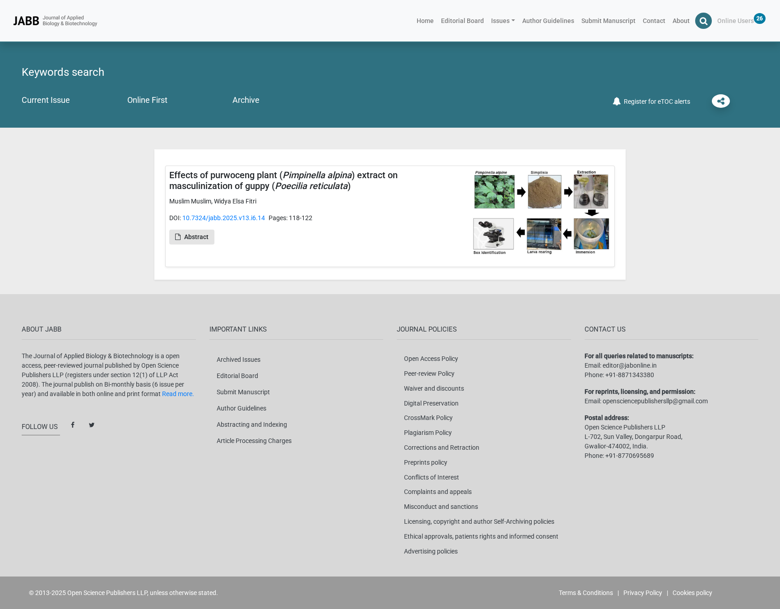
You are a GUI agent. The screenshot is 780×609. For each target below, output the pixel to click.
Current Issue (46, 100)
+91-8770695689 (629, 455)
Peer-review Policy (429, 373)
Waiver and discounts (434, 388)
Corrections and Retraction (441, 447)
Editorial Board (462, 20)
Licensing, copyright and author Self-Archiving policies (479, 521)
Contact (654, 20)
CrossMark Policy (428, 417)
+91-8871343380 (629, 374)
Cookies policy (692, 592)
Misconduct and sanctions (441, 506)
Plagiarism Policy (428, 432)
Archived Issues (238, 359)
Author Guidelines (548, 20)
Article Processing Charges (254, 440)
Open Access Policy (431, 358)
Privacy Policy (642, 592)
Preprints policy (425, 462)
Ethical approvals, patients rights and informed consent (481, 536)
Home (427, 20)
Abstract (196, 236)
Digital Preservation (431, 403)
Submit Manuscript (608, 20)
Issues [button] (500, 20)
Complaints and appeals (438, 491)
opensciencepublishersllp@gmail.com (655, 401)
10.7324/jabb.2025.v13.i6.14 (223, 217)
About (681, 20)
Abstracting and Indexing (252, 424)
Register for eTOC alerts (655, 101)
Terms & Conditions (586, 592)
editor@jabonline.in (630, 365)
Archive (246, 100)
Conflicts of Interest (431, 477)
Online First (147, 100)
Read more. (178, 393)
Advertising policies (431, 551)
